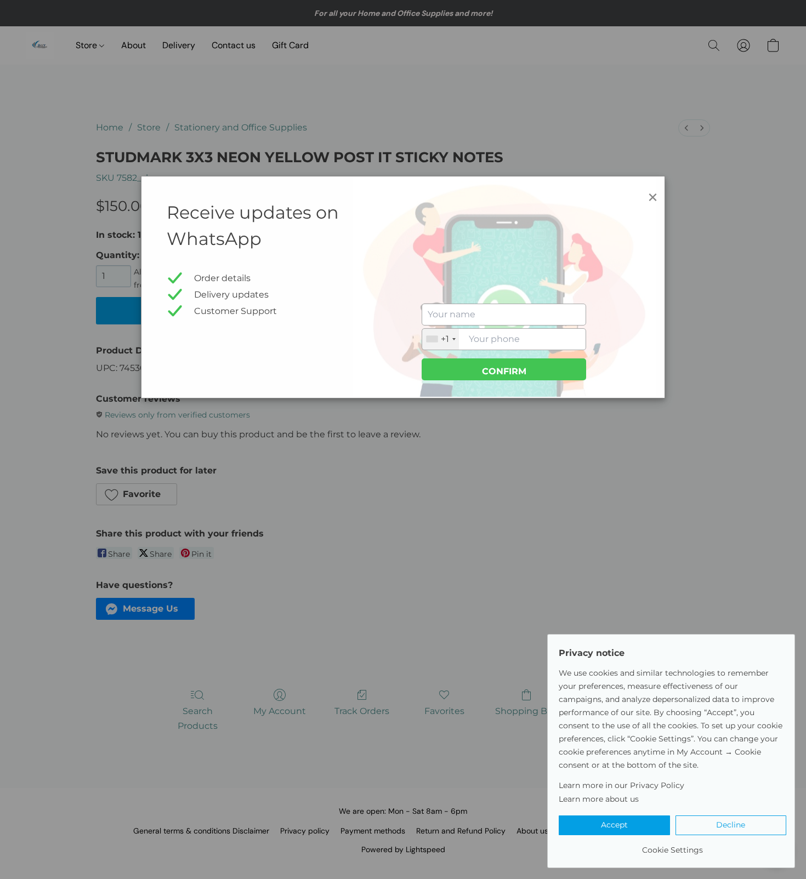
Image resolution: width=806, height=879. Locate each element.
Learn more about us (599, 799)
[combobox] (440, 339)
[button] (614, 825)
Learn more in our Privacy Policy (621, 785)
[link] (672, 846)
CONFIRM (504, 371)
